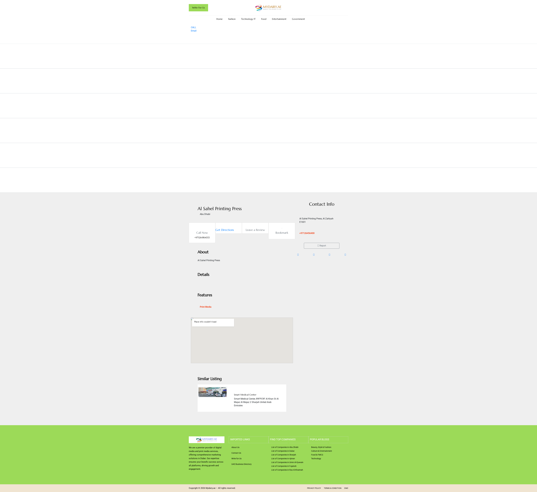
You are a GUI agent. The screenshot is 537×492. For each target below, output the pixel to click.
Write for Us (236, 458)
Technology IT (248, 19)
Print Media (205, 307)
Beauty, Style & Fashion (321, 447)
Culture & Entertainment (321, 451)
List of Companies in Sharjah (283, 455)
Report (322, 245)
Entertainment (279, 19)
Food (263, 19)
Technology (316, 458)
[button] (198, 397)
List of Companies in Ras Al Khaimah (287, 470)
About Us (235, 447)
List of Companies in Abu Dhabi (284, 447)
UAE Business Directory (241, 464)
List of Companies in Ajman (283, 458)
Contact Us (236, 453)
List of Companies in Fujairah (283, 466)
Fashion (231, 19)
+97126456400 (307, 233)
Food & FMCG (317, 455)
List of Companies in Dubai (282, 451)
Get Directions (224, 230)
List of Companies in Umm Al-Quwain (287, 462)
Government (298, 19)
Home (219, 19)
